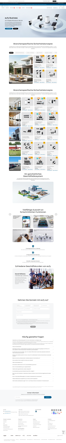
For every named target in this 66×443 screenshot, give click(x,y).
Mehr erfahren (42, 67)
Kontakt (15, 28)
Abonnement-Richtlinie (7, 440)
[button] (57, 1)
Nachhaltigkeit (50, 424)
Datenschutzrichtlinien (37, 439)
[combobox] (46, 306)
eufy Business (20, 420)
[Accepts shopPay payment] (54, 413)
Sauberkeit (5, 420)
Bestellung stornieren (36, 427)
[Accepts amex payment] (54, 412)
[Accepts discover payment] (57, 412)
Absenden (33, 326)
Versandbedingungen (23, 439)
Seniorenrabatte (20, 423)
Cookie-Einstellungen (44, 439)
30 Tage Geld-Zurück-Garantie (24, 412)
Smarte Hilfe (35, 420)
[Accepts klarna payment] (59, 413)
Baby (4, 423)
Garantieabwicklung (36, 423)
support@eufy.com (8, 413)
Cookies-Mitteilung (58, 439)
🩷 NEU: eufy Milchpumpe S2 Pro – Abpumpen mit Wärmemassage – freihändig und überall (33, 4)
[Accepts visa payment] (57, 413)
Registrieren (48, 397)
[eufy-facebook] (54, 410)
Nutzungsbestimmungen (51, 439)
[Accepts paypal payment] (52, 413)
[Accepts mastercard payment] (61, 412)
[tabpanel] (33, 69)
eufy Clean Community (51, 427)
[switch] (63, 433)
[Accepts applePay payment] (55, 412)
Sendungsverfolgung (6, 426)
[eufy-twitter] (60, 410)
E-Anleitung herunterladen (37, 424)
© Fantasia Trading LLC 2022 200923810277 (9, 439)
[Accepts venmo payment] (55, 413)
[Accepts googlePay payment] (59, 412)
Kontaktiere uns (50, 423)
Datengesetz (13, 440)
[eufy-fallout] (56, 410)
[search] (60, 6)
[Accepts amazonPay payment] (52, 412)
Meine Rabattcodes (6, 427)
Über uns (17, 439)
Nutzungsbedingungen (25, 319)
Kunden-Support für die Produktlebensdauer (27, 415)
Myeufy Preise (5, 430)
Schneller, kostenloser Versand (24, 411)
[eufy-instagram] (52, 410)
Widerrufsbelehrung (29, 439)
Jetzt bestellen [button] (36, 67)
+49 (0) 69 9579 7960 (7, 411)
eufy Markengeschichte (51, 420)
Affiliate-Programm (21, 424)
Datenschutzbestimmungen (33, 319)
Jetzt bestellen (8, 28)
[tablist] (33, 53)
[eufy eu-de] (3, 6)
